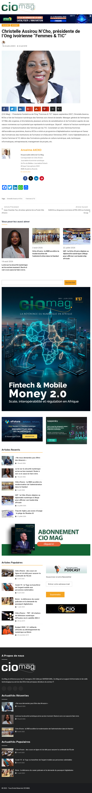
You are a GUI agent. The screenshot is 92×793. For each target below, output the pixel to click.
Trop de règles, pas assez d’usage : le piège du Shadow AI (28, 512)
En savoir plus (25, 172)
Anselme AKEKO (10, 46)
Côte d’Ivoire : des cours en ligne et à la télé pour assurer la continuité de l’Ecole (28, 573)
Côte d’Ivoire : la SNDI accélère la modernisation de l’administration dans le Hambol (45, 253)
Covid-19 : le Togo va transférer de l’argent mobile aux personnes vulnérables (27, 587)
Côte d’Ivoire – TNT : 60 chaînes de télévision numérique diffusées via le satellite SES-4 (27, 615)
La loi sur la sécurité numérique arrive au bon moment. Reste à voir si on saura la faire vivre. (15, 267)
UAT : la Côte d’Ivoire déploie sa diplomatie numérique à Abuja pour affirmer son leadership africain (27, 499)
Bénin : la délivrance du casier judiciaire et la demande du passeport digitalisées (27, 601)
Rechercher (70, 282)
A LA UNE (6, 25)
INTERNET (15, 25)
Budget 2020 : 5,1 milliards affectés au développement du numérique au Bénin (27, 629)
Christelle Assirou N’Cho (14, 199)
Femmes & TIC (30, 199)
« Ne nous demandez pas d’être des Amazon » (27, 459)
